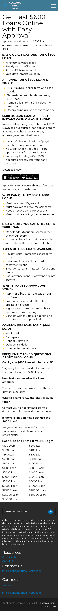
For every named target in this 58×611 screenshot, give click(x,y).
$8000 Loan (36, 481)
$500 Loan (8, 454)
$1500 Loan (9, 468)
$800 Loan (35, 459)
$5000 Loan (9, 476)
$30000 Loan (37, 494)
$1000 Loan (36, 463)
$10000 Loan (37, 485)
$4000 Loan (36, 472)
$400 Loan (35, 450)
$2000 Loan (36, 468)
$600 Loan (35, 454)
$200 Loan (35, 445)
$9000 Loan (9, 485)
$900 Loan (8, 463)
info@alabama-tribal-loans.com (21, 570)
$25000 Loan (10, 494)
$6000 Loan (36, 476)
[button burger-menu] (53, 6)
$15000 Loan (10, 490)
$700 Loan (8, 459)
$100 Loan (8, 445)
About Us (8, 561)
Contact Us (9, 557)
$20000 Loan (37, 490)
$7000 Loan (9, 481)
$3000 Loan (9, 472)
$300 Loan (8, 450)
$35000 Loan (10, 499)
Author (6, 585)
